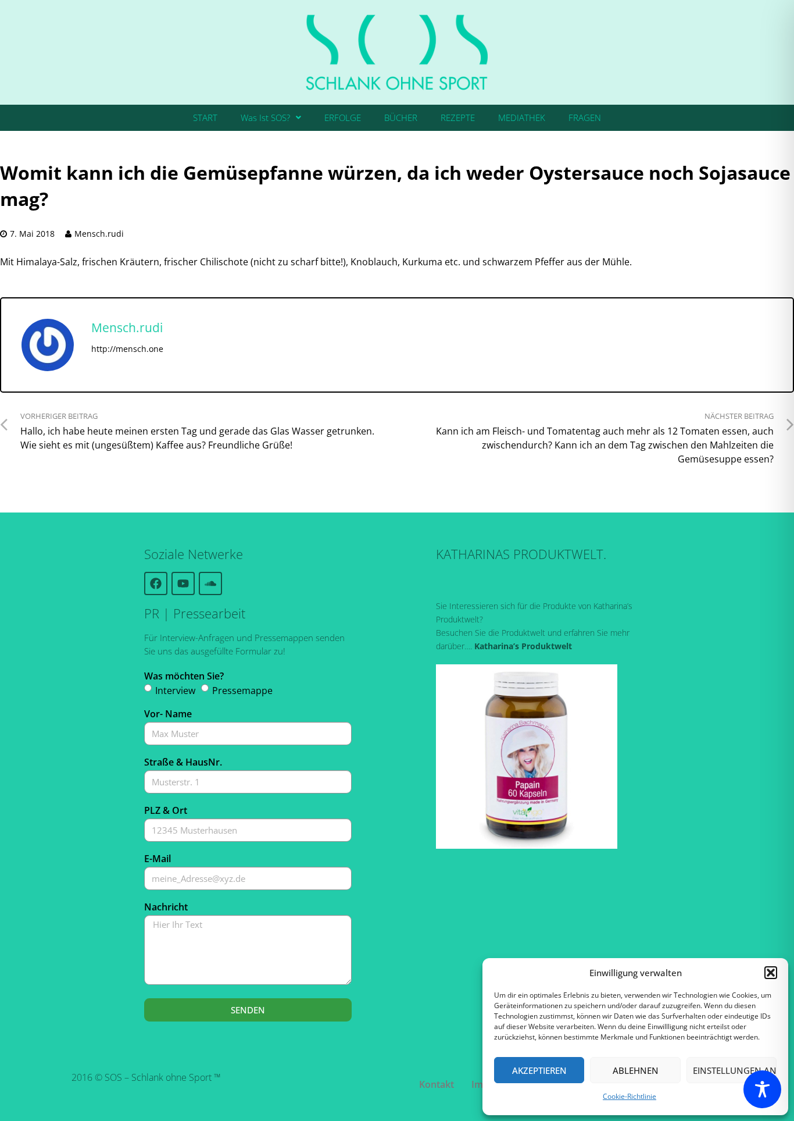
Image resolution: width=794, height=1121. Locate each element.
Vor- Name (168, 713)
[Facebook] (155, 583)
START (205, 117)
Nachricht (166, 907)
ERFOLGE (342, 117)
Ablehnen (636, 1070)
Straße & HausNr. (183, 762)
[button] (771, 972)
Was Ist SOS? (265, 117)
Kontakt (436, 1084)
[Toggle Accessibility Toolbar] (762, 1089)
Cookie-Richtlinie (629, 1096)
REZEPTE (458, 117)
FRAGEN (584, 117)
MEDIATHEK (521, 117)
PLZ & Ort (165, 810)
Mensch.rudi (99, 233)
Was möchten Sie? (184, 676)
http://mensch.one (127, 348)
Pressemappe (242, 690)
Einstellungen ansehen (735, 1070)
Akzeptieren (539, 1070)
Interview (175, 690)
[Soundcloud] (210, 583)
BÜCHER (400, 117)
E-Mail (157, 858)
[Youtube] (183, 583)
